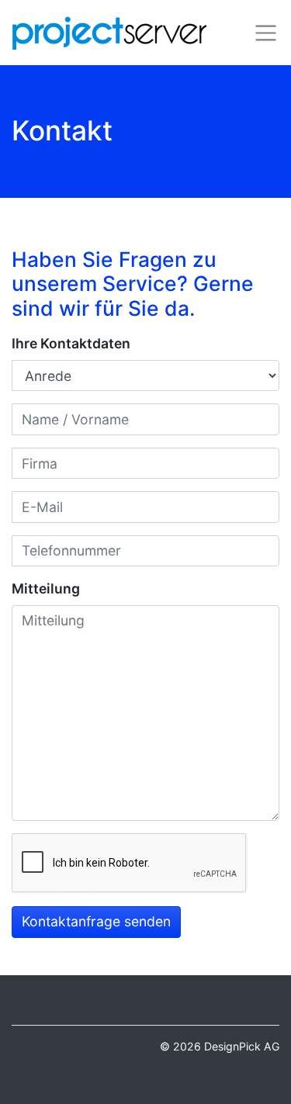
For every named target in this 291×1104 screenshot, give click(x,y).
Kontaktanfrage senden (96, 921)
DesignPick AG (241, 1046)
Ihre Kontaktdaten (71, 343)
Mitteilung (46, 588)
